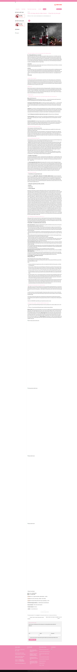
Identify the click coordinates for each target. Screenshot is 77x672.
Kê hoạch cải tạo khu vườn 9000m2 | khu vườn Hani (34, 658)
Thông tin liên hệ (41, 663)
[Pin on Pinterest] (46, 612)
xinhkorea (35, 606)
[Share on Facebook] (41, 612)
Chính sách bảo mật (42, 661)
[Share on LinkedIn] (48, 612)
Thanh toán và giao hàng (31, 9)
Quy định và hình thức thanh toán (44, 651)
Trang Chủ (17, 9)
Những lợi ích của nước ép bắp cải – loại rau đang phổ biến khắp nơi (33, 654)
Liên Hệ (39, 9)
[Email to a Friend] (44, 612)
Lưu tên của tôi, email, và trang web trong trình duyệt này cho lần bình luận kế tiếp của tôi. (44, 637)
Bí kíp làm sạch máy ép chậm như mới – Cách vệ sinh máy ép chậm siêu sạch (34, 662)
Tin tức (44, 9)
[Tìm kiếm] (61, 1)
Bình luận (30, 625)
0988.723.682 (21, 659)
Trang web (52, 633)
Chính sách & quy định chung (43, 649)
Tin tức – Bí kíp (41, 665)
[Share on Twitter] (43, 612)
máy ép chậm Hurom (35, 69)
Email (41, 633)
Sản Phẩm (23, 9)
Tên (29, 633)
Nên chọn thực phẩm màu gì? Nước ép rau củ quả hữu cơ (33, 651)
